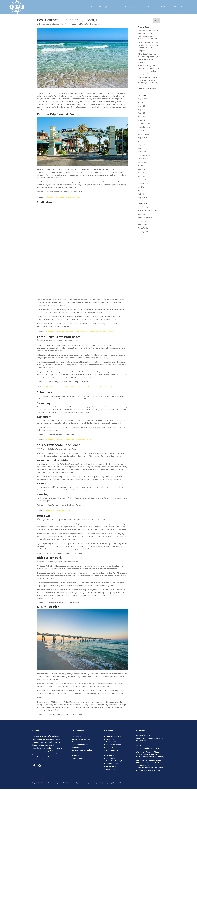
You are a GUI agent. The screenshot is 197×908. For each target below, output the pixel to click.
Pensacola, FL (111, 766)
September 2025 (144, 134)
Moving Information (145, 217)
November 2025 (144, 127)
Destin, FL (110, 739)
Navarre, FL (110, 755)
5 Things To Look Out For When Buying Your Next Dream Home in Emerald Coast (80, 332)
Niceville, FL (110, 758)
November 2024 (144, 155)
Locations (75, 24)
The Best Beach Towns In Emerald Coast (63, 197)
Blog (176, 7)
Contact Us (185, 7)
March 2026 (142, 116)
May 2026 (141, 109)
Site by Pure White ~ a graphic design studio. (88, 783)
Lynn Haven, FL (112, 750)
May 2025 (141, 145)
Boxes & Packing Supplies (82, 750)
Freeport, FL (111, 747)
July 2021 (141, 187)
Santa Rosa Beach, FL (114, 761)
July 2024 (141, 166)
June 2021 (141, 190)
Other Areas (110, 769)
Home (94, 7)
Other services (77, 758)
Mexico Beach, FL (113, 753)
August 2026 (142, 99)
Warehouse (76, 755)
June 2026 (141, 106)
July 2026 (141, 102)
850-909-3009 (142, 740)
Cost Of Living (143, 207)
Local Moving (77, 736)
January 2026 (142, 120)
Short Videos (142, 224)
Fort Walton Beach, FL (114, 744)
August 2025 (142, 137)
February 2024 (143, 180)
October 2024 (143, 159)
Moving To (84, 24)
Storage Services (78, 742)
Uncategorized (143, 231)
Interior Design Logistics (129, 7)
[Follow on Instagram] (39, 765)
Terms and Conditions (120, 783)
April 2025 (141, 148)
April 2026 (141, 113)
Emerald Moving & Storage (49, 24)
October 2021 (143, 183)
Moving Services (106, 7)
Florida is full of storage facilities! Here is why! (69, 440)
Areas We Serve (162, 7)
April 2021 (141, 194)
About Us (146, 7)
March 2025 (142, 152)
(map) (155, 765)
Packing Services (78, 753)
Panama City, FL (112, 764)
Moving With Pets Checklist (58, 510)
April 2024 (141, 173)
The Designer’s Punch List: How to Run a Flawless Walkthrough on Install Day (148, 80)
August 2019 (142, 197)
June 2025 (141, 141)
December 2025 (144, 123)
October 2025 (143, 130)
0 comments (94, 24)
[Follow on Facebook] (34, 765)
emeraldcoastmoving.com (52, 783)
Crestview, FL (111, 742)
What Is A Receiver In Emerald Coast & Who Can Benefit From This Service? (79, 387)
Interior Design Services (81, 739)
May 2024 (141, 169)
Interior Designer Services (147, 210)
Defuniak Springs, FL (114, 736)
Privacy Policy (107, 783)
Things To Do (143, 228)
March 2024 (142, 176)
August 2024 (142, 162)
